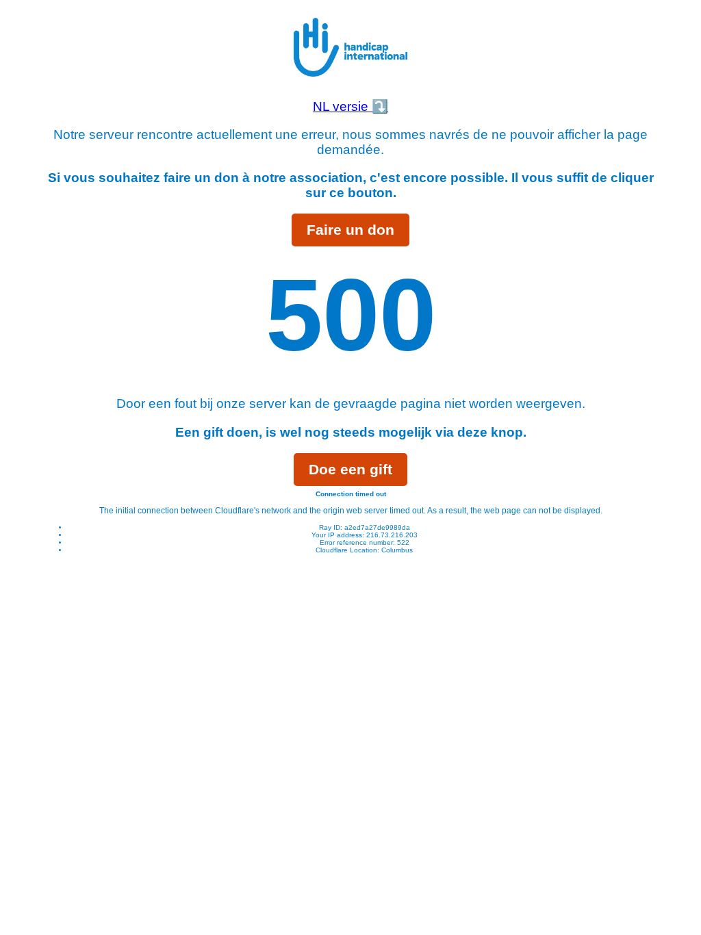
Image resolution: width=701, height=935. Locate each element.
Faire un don (350, 230)
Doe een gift (350, 469)
